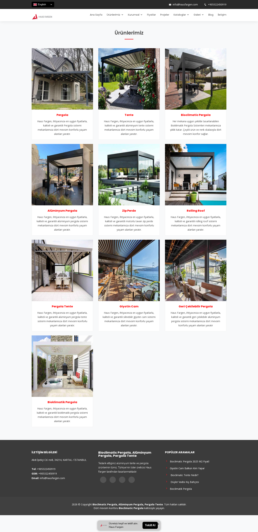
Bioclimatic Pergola (196, 115)
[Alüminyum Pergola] (62, 174)
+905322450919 (217, 4)
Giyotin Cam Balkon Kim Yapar (186, 468)
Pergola (62, 115)
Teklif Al (150, 525)
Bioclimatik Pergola (180, 488)
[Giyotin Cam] (129, 270)
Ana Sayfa (96, 14)
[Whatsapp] (164, 4)
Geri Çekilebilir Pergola (196, 306)
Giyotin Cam (129, 306)
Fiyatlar (151, 14)
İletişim (222, 14)
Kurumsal (133, 14)
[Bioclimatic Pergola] (195, 78)
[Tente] (129, 78)
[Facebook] (150, 4)
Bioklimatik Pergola (62, 402)
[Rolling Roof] (195, 174)
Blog (210, 14)
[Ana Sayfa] (42, 16)
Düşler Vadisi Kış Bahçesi (183, 481)
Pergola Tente (62, 306)
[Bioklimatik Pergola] (62, 366)
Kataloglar (180, 14)
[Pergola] (62, 78)
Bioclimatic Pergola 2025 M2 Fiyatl (188, 461)
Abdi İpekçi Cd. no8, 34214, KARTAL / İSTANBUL (59, 460)
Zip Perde (129, 211)
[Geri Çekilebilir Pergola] (195, 270)
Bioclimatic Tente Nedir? (183, 474)
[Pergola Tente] (62, 270)
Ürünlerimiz (113, 14)
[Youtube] (159, 4)
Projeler (164, 14)
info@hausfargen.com (185, 4)
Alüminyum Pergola (62, 211)
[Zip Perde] (129, 174)
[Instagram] (154, 4)
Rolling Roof (196, 211)
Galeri (197, 14)
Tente (129, 115)
